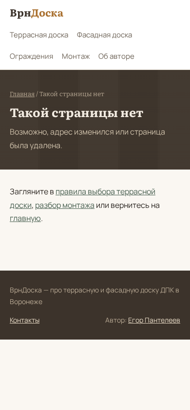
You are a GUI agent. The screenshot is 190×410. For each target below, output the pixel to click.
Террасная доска (39, 35)
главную (25, 218)
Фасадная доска (104, 35)
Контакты (24, 320)
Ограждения (31, 56)
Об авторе (116, 56)
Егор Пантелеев (154, 320)
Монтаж (76, 56)
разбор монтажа (65, 205)
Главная (22, 94)
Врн (36, 12)
